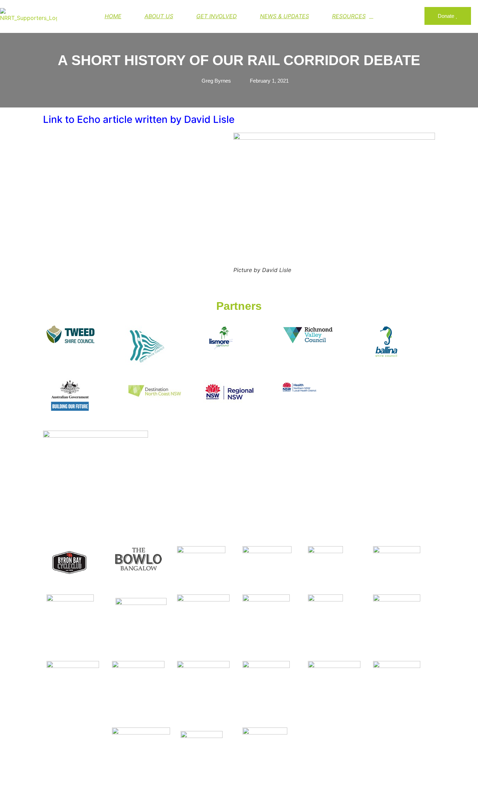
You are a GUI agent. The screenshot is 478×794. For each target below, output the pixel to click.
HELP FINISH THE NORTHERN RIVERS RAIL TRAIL (204, 13)
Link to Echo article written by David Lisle (138, 119)
